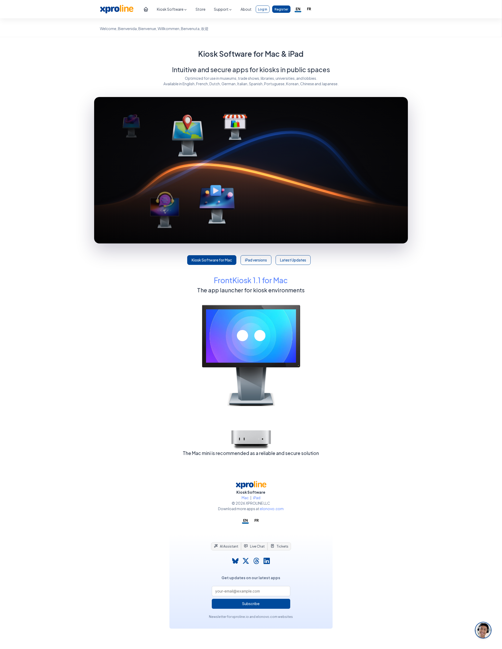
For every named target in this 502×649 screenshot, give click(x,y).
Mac (245, 497)
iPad (256, 497)
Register (281, 9)
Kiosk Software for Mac (212, 260)
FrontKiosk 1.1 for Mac (251, 280)
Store (201, 9)
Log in (262, 9)
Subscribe (251, 603)
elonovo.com (272, 508)
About (246, 9)
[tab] (226, 546)
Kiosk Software (170, 9)
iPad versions (256, 260)
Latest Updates (293, 260)
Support (221, 9)
